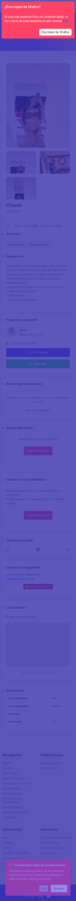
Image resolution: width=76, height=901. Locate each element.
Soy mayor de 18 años (55, 32)
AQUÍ (66, 21)
